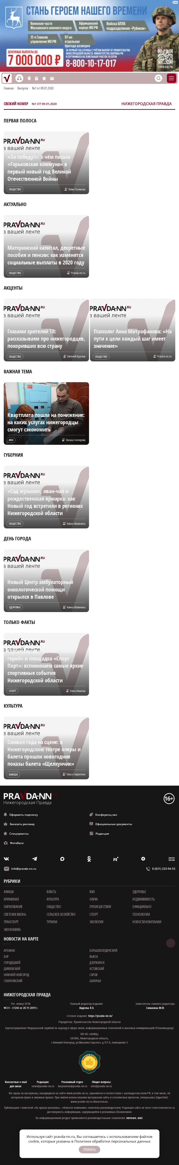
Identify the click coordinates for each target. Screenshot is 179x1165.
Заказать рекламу (22, 824)
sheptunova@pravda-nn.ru (72, 1086)
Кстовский (97, 968)
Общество (54, 906)
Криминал (11, 899)
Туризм (52, 921)
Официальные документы (113, 824)
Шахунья (95, 980)
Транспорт (11, 921)
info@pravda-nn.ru (23, 869)
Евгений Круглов (76, 356)
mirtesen (131, 1118)
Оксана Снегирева (75, 440)
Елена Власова (77, 691)
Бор (6, 956)
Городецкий (12, 962)
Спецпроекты (19, 834)
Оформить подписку (23, 815)
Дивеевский (12, 968)
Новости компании (146, 921)
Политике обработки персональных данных (112, 1141)
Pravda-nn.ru (78, 273)
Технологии (141, 914)
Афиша (9, 891)
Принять (89, 1149)
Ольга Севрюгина (76, 774)
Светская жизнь (15, 914)
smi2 (140, 1118)
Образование (13, 906)
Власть (51, 891)
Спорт (94, 914)
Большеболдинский (103, 950)
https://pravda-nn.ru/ (100, 1016)
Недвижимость (143, 899)
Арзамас (9, 950)
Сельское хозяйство (61, 914)
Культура (53, 899)
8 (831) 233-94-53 (163, 869)
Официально (141, 906)
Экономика (12, 929)
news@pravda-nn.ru (43, 1086)
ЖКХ (92, 891)
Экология (96, 921)
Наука (94, 899)
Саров (93, 974)
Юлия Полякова (77, 189)
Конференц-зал (106, 815)
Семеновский (13, 980)
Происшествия (100, 906)
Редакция (102, 834)
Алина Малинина (76, 523)
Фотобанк (17, 843)
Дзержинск (97, 962)
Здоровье (139, 891)
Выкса (94, 956)
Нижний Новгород (16, 974)
